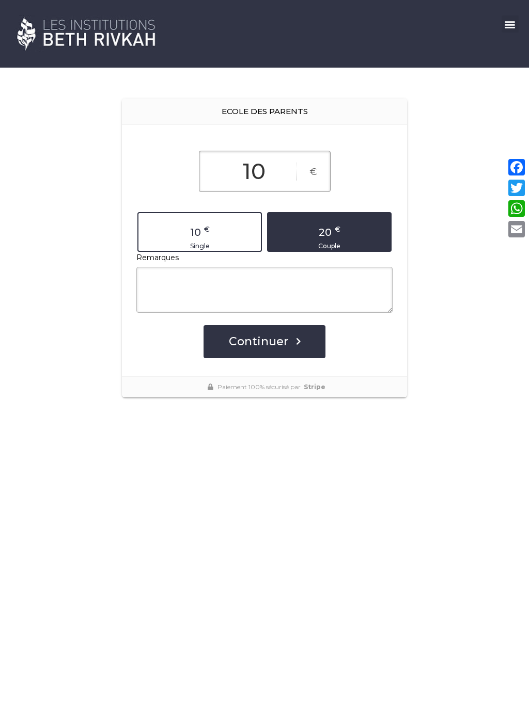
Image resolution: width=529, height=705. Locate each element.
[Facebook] (516, 167)
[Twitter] (516, 188)
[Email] (516, 229)
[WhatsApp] (516, 208)
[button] (510, 24)
